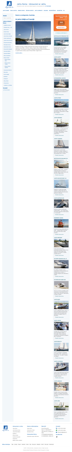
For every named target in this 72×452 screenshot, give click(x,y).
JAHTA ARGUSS (58, 381)
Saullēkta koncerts (7, 25)
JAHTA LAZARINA (58, 361)
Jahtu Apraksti (39, 10)
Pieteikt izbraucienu (59, 53)
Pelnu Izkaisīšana (7, 55)
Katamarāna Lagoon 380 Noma (33, 436)
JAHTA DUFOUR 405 (59, 198)
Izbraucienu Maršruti (8, 70)
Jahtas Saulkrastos (7, 38)
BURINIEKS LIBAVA (58, 217)
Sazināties (59, 10)
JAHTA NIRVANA (58, 237)
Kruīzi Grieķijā (6, 74)
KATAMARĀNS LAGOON (60, 78)
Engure (19, 444)
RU (64, 10)
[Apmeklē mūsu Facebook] (57, 437)
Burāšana (5, 76)
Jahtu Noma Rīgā (7, 33)
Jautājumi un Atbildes (8, 85)
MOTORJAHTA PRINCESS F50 (61, 36)
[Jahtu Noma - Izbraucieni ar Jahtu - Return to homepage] (9, 5)
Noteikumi (6, 78)
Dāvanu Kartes (30, 10)
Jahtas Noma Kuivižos (8, 40)
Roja (30, 444)
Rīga (12, 444)
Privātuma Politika (26, 450)
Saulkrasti (23, 444)
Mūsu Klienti (6, 80)
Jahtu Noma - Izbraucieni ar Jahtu (31, 4)
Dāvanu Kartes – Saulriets (8, 67)
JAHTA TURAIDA (58, 138)
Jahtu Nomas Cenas (16, 430)
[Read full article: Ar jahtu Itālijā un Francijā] (33, 33)
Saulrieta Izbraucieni (16, 436)
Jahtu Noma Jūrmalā (8, 36)
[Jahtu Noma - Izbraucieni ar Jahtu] (9, 429)
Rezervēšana (52, 10)
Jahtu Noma (6, 10)
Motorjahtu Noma (7, 44)
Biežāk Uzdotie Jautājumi (17, 440)
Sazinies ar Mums (37, 450)
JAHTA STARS (57, 97)
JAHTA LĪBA (57, 400)
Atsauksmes (6, 83)
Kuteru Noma (6, 31)
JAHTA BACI (57, 299)
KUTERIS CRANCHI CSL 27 (60, 258)
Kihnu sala (46, 444)
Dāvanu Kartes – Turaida (8, 63)
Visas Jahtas (13, 10)
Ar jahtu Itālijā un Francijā (24, 19)
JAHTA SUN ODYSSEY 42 (60, 178)
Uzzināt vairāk (18, 52)
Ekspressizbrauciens (8, 42)
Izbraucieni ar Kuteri (30, 430)
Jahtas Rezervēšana (16, 431)
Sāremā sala (51, 444)
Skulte (27, 444)
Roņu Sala (6, 72)
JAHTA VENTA (57, 320)
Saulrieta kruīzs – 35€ (8, 27)
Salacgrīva (38, 444)
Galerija (46, 10)
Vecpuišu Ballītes (7, 53)
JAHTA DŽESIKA (58, 117)
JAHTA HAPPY (57, 57)
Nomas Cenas (21, 10)
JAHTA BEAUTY (58, 341)
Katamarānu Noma (7, 46)
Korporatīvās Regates (8, 49)
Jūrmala (15, 444)
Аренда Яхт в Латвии (45, 450)
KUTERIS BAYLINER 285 (60, 279)
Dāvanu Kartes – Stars (8, 60)
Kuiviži (42, 444)
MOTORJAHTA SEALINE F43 (61, 158)
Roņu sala (34, 444)
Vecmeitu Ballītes (7, 51)
